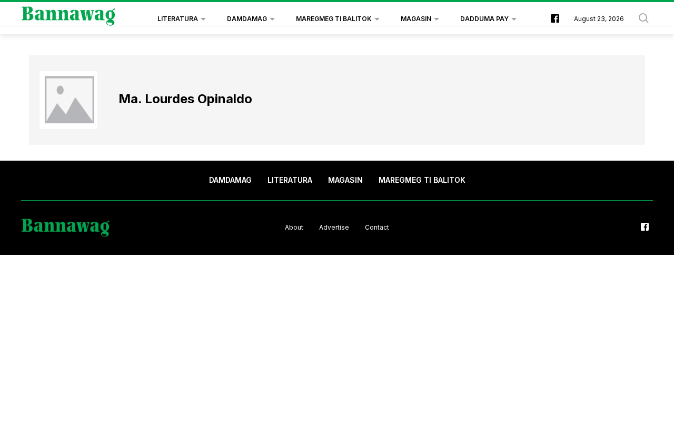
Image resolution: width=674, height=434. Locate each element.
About (294, 227)
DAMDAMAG (247, 19)
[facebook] (555, 19)
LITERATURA (177, 19)
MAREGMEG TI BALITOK (334, 19)
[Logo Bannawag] (68, 19)
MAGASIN (416, 19)
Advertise (334, 227)
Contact (377, 227)
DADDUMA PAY (484, 19)
